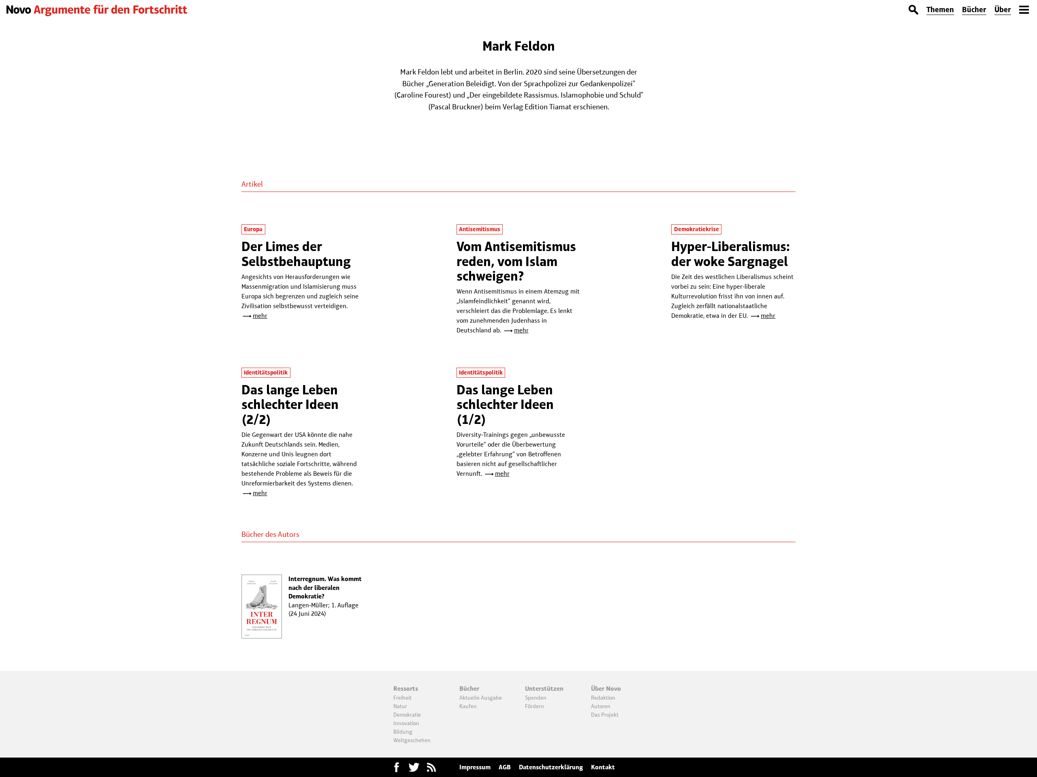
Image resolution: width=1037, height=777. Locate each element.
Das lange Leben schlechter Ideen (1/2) (505, 404)
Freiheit (402, 697)
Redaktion (603, 697)
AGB (505, 767)
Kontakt (603, 767)
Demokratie (407, 714)
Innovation (406, 723)
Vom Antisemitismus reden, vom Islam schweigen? (516, 261)
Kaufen (468, 706)
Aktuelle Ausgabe (480, 697)
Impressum (475, 767)
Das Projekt (605, 714)
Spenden (535, 697)
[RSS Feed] (431, 767)
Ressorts (405, 688)
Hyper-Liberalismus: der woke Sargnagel (730, 253)
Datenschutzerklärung (551, 767)
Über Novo (606, 688)
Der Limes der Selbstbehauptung (296, 253)
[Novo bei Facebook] (414, 767)
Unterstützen (544, 688)
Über (1002, 9)
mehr (260, 315)
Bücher (974, 9)
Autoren (600, 706)
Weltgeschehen (412, 740)
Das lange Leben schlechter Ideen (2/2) (290, 404)
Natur (400, 706)
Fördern (534, 706)
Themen (940, 9)
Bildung (402, 731)
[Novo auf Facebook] (396, 767)
